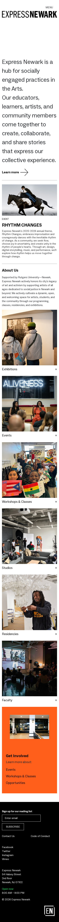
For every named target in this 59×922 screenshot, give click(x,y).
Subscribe (13, 826)
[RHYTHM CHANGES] (29, 200)
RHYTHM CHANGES (22, 225)
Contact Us (8, 836)
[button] (29, 369)
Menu (49, 7)
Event (5, 219)
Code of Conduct (40, 836)
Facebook (7, 847)
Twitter (6, 851)
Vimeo (5, 859)
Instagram (7, 855)
